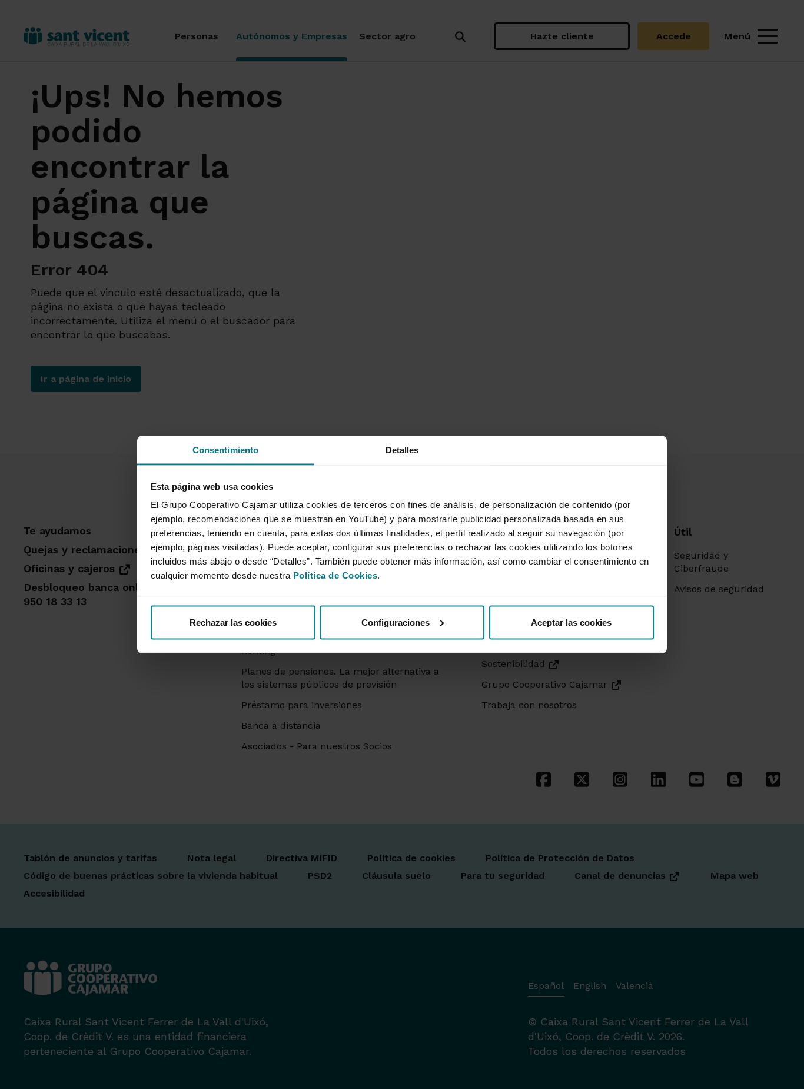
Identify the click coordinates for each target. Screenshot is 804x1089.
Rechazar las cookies (233, 622)
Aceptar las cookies (571, 622)
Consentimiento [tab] (225, 450)
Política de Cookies (335, 575)
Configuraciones (395, 622)
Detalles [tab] (402, 450)
